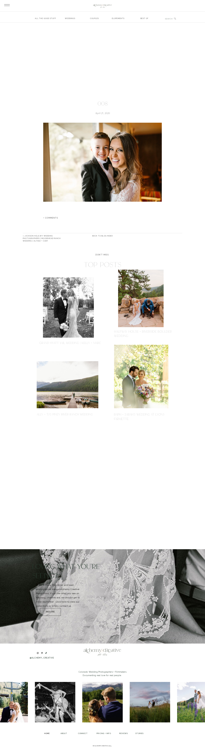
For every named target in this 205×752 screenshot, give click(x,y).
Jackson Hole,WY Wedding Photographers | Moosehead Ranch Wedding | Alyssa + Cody (42, 238)
